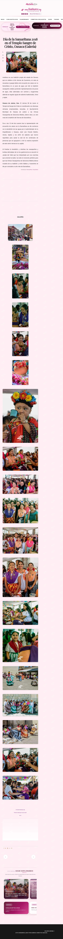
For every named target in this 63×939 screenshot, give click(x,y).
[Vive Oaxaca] (31, 10)
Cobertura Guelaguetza (38, 19)
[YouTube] (25, 14)
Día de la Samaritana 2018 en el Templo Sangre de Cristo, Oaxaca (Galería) (16, 895)
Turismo (56, 19)
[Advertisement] (20, 191)
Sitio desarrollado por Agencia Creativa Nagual (31, 932)
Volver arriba (48, 931)
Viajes (50, 19)
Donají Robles (35, 169)
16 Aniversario (24, 19)
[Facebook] (22, 14)
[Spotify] (27, 14)
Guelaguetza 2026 (12, 19)
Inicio (2, 19)
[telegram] (7, 848)
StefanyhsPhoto (29, 169)
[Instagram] (23, 14)
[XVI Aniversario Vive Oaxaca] (31, 4)
